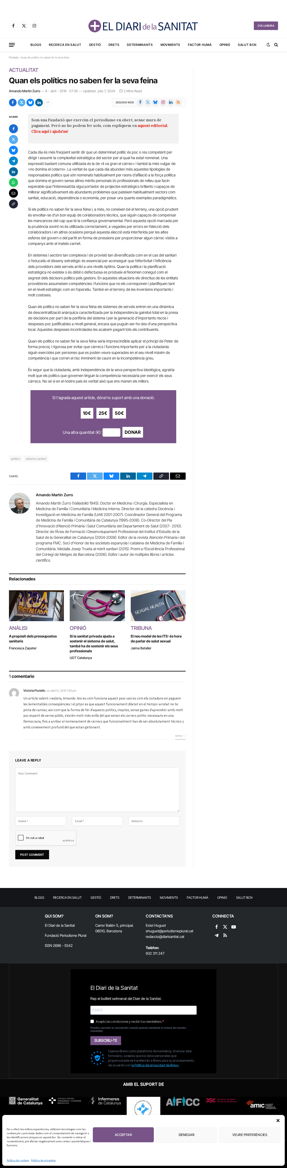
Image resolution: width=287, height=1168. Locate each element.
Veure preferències (249, 1135)
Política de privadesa (43, 1160)
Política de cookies (18, 1160)
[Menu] (12, 45)
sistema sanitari (36, 458)
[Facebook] (13, 128)
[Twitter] (13, 139)
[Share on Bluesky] (30, 102)
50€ (119, 413)
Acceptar (123, 1135)
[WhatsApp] (13, 182)
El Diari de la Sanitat (60, 925)
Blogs (35, 45)
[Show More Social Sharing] (48, 102)
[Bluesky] (13, 150)
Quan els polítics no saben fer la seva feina (83, 80)
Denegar (186, 1135)
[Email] (13, 193)
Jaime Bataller (141, 648)
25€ (103, 413)
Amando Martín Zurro (24, 91)
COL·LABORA (266, 25)
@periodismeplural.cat (176, 931)
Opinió (225, 45)
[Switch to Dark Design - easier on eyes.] (268, 45)
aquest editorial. (153, 125)
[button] (278, 1120)
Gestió (95, 45)
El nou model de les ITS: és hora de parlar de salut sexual (156, 638)
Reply (179, 736)
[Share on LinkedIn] (39, 102)
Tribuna (141, 628)
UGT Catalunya (81, 658)
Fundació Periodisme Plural (65, 935)
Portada (13, 57)
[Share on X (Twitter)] (21, 102)
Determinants (140, 45)
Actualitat (23, 70)
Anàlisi (18, 628)
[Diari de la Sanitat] (143, 25)
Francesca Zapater (23, 648)
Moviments (170, 45)
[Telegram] (13, 160)
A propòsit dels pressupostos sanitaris (33, 638)
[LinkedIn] (13, 171)
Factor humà (200, 45)
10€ (87, 413)
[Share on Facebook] (13, 102)
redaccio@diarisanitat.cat (165, 936)
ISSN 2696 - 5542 (59, 945)
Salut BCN (247, 45)
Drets (114, 45)
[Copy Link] (13, 203)
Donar (133, 432)
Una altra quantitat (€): (82, 432)
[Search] (275, 45)
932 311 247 (155, 953)
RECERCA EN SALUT (65, 45)
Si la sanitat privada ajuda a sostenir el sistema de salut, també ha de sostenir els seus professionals (94, 643)
